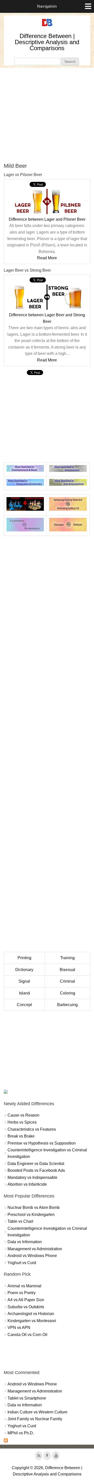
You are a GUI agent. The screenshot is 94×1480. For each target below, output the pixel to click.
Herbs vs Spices (22, 1122)
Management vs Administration (35, 1249)
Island (24, 993)
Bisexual (67, 969)
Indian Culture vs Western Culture (37, 1412)
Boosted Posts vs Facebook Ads (36, 1170)
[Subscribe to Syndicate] (6, 1441)
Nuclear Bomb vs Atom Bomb (34, 1207)
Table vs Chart (20, 1221)
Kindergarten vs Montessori (32, 1321)
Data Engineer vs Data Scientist (36, 1163)
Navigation (47, 6)
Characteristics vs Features (32, 1129)
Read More (47, 258)
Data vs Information (25, 1242)
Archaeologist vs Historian (31, 1314)
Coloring (67, 993)
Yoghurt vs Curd (22, 1263)
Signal (24, 981)
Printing (24, 958)
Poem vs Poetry (22, 1293)
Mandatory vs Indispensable (32, 1177)
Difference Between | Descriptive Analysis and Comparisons (47, 42)
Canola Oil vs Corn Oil (27, 1334)
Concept (24, 1005)
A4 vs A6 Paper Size (26, 1300)
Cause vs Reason (23, 1115)
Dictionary (24, 969)
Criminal (67, 981)
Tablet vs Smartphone (27, 1398)
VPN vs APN (19, 1327)
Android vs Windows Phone (32, 1256)
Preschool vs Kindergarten (31, 1214)
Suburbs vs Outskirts (26, 1307)
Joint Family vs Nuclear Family (35, 1419)
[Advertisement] (47, 115)
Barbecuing (67, 1005)
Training (67, 958)
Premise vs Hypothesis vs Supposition (42, 1143)
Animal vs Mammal (24, 1286)
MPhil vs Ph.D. (21, 1433)
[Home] (47, 26)
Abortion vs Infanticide (27, 1184)
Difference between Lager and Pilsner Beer (47, 219)
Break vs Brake (21, 1136)
